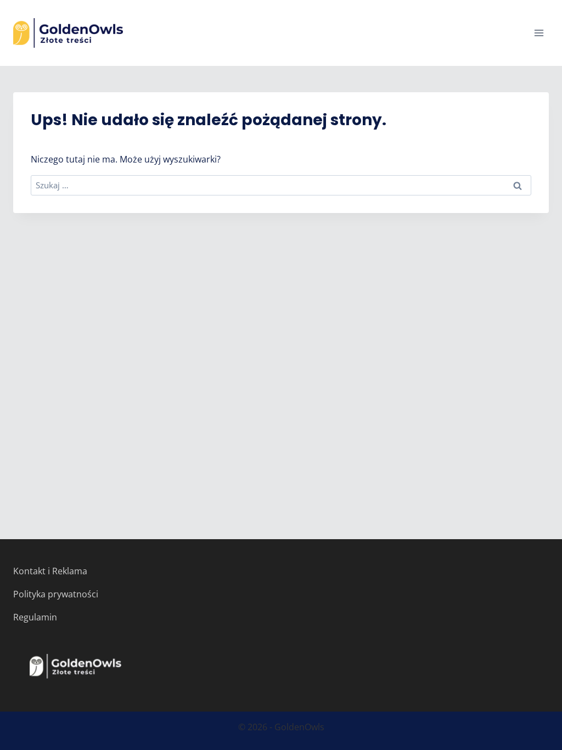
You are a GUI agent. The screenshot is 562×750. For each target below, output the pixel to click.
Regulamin (35, 617)
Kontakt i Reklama (50, 571)
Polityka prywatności (55, 594)
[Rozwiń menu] (539, 32)
